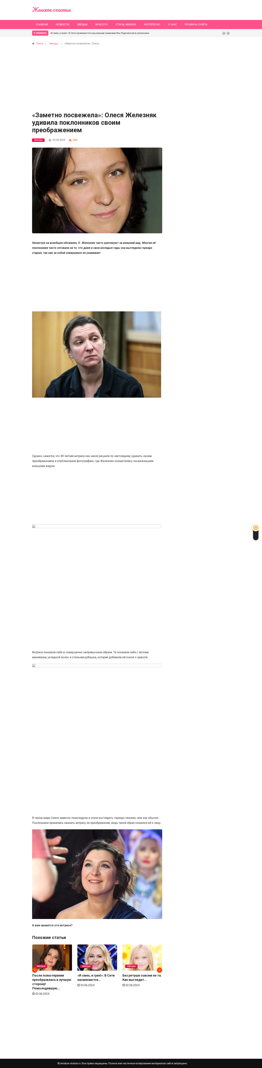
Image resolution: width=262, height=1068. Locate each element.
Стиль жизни (126, 24)
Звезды (82, 24)
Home (40, 43)
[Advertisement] (97, 86)
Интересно (152, 24)
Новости (62, 24)
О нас (172, 24)
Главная (42, 24)
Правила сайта (196, 24)
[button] (224, 33)
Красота (101, 24)
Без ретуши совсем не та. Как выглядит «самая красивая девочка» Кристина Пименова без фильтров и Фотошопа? (114, 33)
